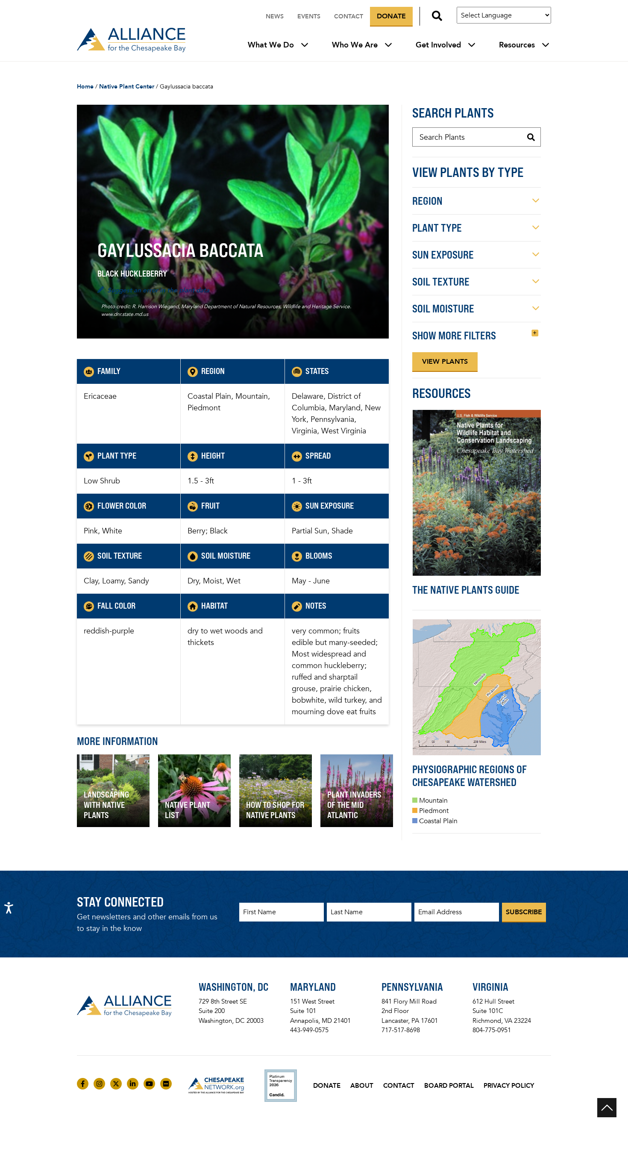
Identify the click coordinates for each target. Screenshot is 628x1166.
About (361, 1085)
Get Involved (438, 45)
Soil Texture (441, 281)
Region (427, 200)
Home (85, 86)
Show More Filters (454, 335)
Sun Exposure (443, 254)
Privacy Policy (509, 1085)
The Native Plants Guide (465, 589)
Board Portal (449, 1085)
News (275, 16)
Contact (348, 16)
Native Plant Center (126, 86)
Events (308, 16)
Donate (391, 16)
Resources (517, 45)
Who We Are (355, 45)
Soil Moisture (443, 308)
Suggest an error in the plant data (158, 290)
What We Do (271, 45)
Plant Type (437, 227)
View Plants (445, 361)
